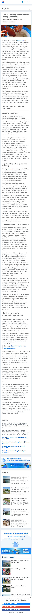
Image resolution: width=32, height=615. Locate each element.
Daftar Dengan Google (11, 606)
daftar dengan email (11, 603)
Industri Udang (12, 21)
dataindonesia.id (21, 40)
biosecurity (11, 169)
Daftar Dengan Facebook (12, 609)
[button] (29, 2)
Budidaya (5, 21)
